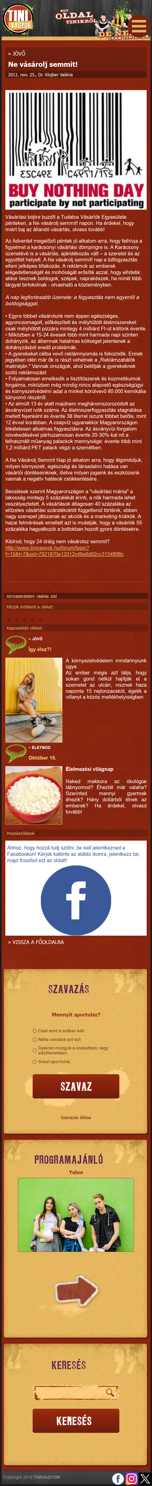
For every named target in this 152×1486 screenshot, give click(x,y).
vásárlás (42, 596)
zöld (53, 596)
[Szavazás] (76, 1086)
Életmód (41, 747)
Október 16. (42, 758)
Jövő (19, 53)
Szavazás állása (76, 1117)
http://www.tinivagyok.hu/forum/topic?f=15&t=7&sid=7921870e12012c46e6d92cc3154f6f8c (64, 551)
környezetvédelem (21, 596)
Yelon (76, 1172)
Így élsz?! (40, 649)
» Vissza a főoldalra (36, 942)
